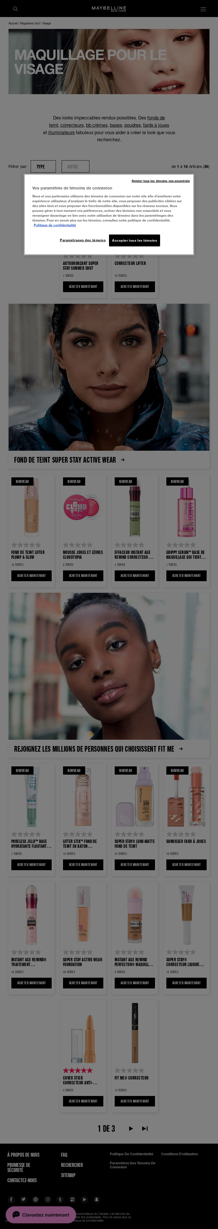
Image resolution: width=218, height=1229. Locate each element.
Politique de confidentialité (55, 225)
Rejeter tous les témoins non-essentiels (161, 181)
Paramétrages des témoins (83, 240)
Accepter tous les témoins (134, 240)
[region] (109, 214)
